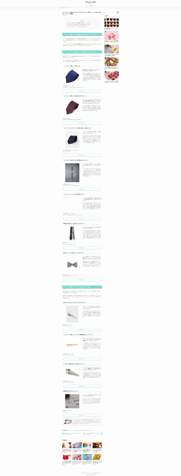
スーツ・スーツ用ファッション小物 (77, 430)
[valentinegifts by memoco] (90, 2)
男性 (90, 430)
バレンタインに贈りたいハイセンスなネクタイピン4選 (76, 26)
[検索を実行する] (118, 12)
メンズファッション (86, 430)
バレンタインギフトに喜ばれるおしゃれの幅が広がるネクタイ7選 (78, 24)
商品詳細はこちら (82, 155)
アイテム (65, 430)
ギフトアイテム (70, 430)
